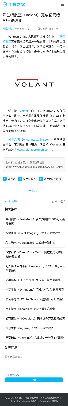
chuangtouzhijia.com (36, 139)
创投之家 (7, 28)
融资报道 (42, 28)
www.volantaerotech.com (33, 149)
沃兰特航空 (29, 178)
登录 (7, 375)
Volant (24, 111)
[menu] (62, 4)
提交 (34, 380)
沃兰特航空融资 (52, 178)
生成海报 (13, 201)
